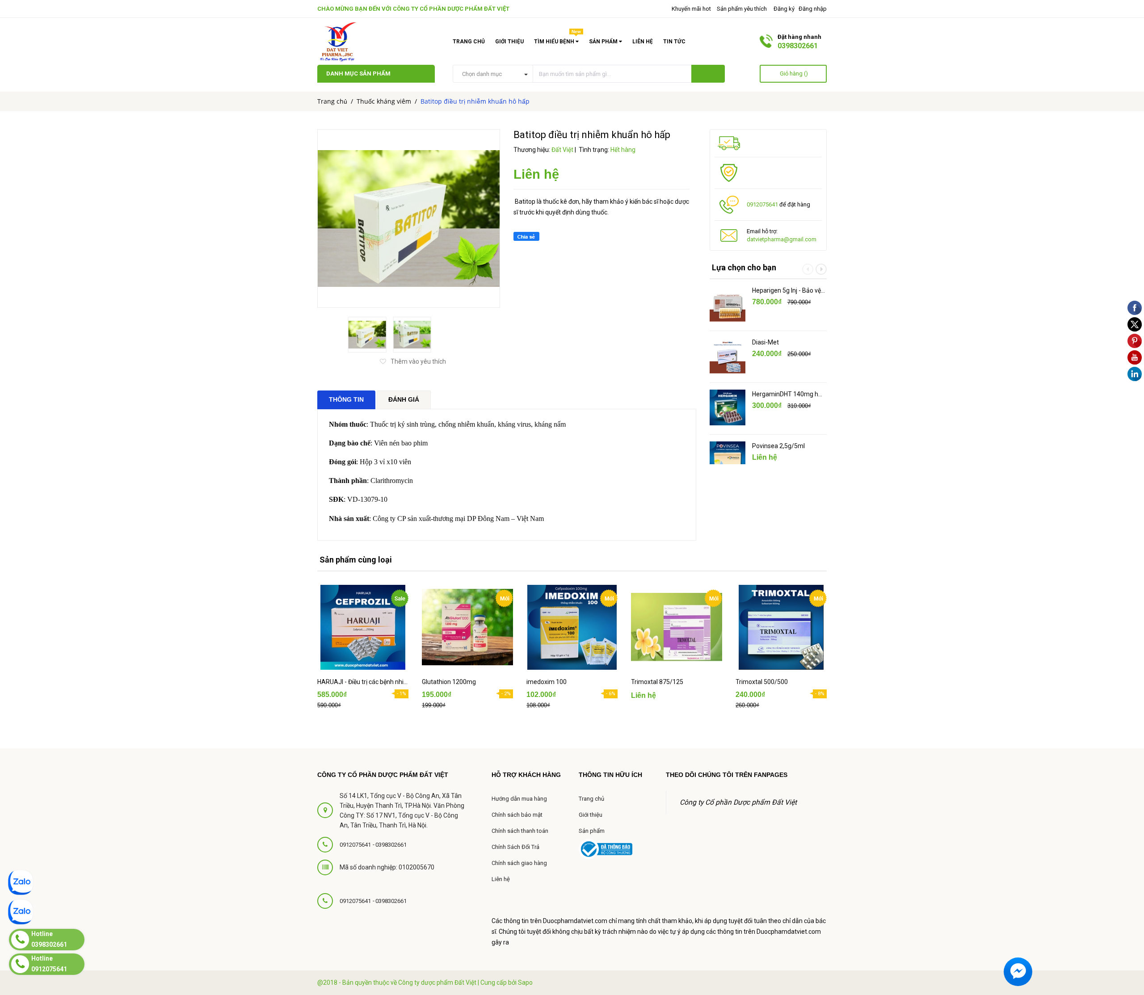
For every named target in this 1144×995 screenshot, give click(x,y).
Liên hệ (642, 41)
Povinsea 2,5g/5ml (778, 445)
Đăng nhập (813, 8)
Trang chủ (469, 41)
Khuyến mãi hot (690, 8)
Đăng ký (784, 8)
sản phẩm (604, 41)
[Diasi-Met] (727, 356)
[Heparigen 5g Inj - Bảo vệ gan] (727, 304)
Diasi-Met (765, 342)
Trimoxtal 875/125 (657, 681)
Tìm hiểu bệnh (557, 40)
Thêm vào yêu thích (418, 361)
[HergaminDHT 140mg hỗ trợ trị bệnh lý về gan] (727, 407)
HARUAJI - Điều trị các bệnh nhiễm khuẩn (362, 681)
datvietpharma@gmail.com (781, 239)
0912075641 (762, 204)
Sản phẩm (592, 830)
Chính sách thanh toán (520, 830)
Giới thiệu (509, 41)
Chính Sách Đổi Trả (515, 847)
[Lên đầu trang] (1126, 917)
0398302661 (798, 46)
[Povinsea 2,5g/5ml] (727, 459)
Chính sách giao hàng (519, 863)
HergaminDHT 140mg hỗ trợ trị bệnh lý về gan (787, 394)
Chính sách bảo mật (517, 814)
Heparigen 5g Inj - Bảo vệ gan (786, 291)
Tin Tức (674, 41)
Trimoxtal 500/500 (762, 681)
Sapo (525, 982)
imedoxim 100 (546, 681)
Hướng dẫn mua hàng (519, 798)
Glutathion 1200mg (449, 681)
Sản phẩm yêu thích (742, 8)
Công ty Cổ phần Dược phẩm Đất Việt (451, 8)
